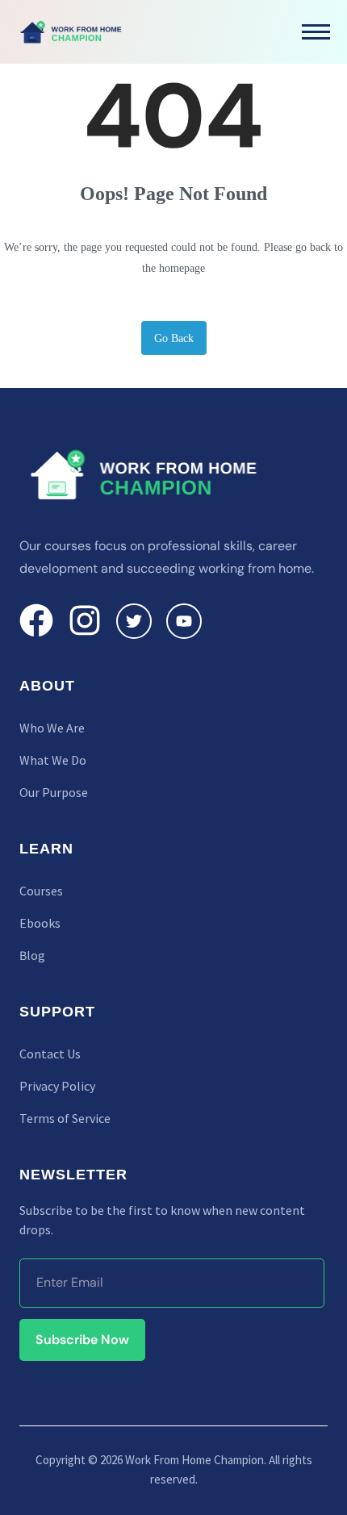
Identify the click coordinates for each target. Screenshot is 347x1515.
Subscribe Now (82, 1339)
